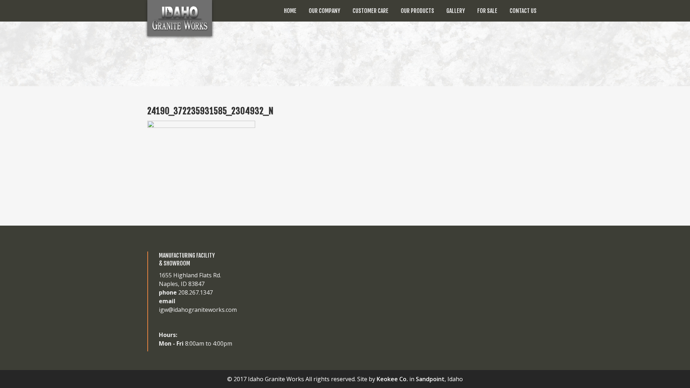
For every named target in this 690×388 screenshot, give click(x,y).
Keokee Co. (392, 379)
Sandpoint (430, 379)
